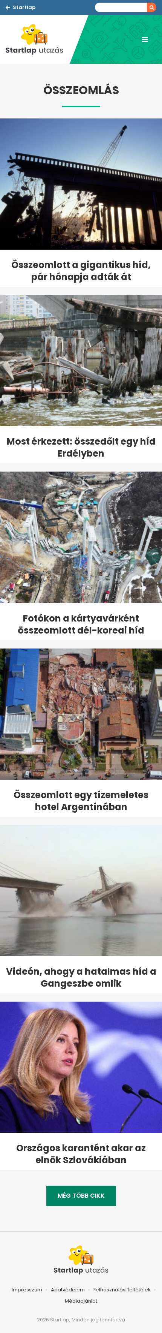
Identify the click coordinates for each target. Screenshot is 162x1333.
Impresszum (27, 1289)
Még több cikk (81, 1195)
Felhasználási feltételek (122, 1289)
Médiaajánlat (81, 1301)
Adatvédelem (68, 1289)
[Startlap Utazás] (38, 39)
